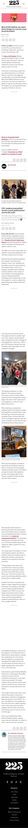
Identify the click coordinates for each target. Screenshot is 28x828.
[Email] (13, 39)
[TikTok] (16, 782)
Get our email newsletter (14, 6)
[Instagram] (12, 782)
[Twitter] (3, 39)
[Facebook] (6, 39)
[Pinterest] (10, 39)
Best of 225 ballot (10, 56)
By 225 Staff (12, 165)
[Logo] (14, 3)
